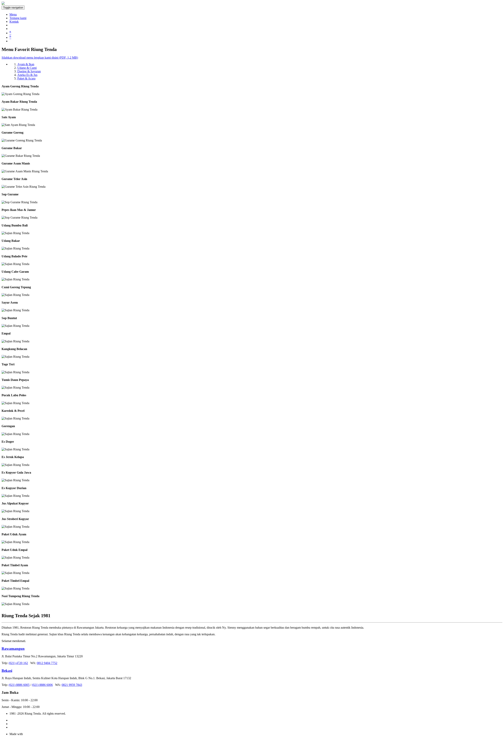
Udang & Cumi (27, 67)
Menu (13, 14)
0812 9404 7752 (47, 663)
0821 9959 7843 (72, 684)
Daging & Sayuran (29, 71)
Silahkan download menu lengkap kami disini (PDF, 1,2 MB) (40, 57)
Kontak (14, 21)
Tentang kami (17, 18)
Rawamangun (13, 649)
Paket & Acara (26, 78)
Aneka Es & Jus (27, 75)
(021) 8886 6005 (19, 684)
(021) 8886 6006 (42, 684)
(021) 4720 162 (18, 663)
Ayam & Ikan (25, 64)
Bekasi (7, 671)
